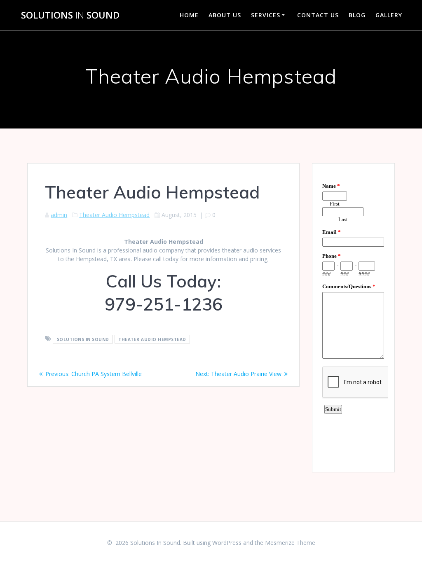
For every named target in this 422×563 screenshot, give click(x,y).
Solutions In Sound (83, 339)
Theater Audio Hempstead (114, 215)
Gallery (388, 15)
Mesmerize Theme (290, 543)
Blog (357, 15)
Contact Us (318, 15)
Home (189, 15)
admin (59, 215)
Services (265, 15)
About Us (225, 15)
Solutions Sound (70, 15)
